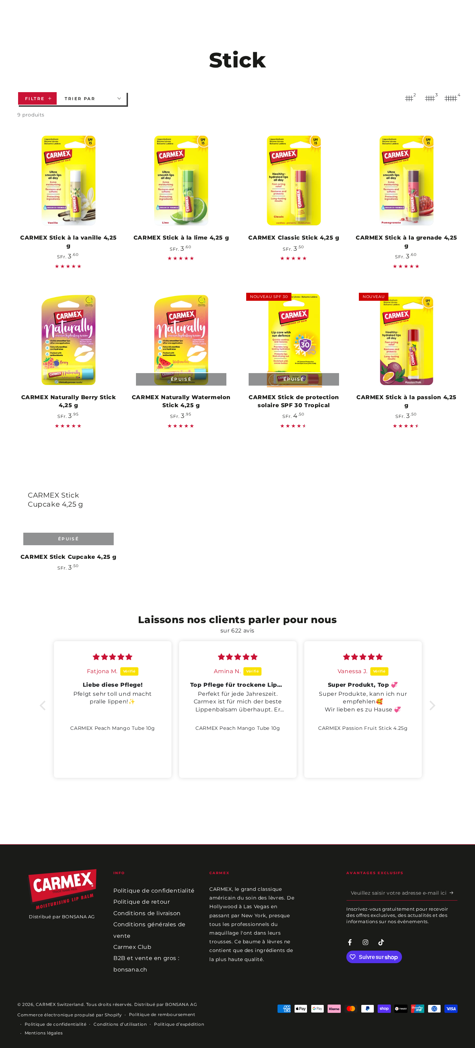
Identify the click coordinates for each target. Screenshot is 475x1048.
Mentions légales (44, 1032)
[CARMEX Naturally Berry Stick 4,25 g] (68, 340)
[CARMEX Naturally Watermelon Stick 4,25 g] (181, 340)
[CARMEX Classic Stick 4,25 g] (294, 181)
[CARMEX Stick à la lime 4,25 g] (181, 181)
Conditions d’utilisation (120, 1024)
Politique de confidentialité (154, 890)
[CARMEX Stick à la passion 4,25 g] (406, 340)
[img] (112, 657)
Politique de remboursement (162, 1014)
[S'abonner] (454, 892)
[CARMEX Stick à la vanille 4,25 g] (68, 181)
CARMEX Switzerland (60, 1004)
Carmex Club (132, 947)
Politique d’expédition (179, 1024)
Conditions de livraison (147, 913)
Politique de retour (141, 901)
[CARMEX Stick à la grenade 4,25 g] (406, 181)
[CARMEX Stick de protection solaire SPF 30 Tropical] (294, 340)
